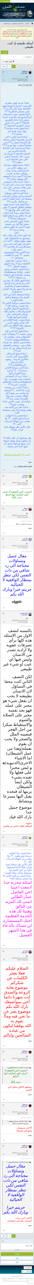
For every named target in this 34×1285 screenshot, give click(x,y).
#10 (3, 1158)
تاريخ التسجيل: (23, 79)
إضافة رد (17, 1254)
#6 (2, 849)
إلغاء (17, 1262)
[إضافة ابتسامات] (2, 1241)
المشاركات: (24, 80)
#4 (2, 551)
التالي (3, 66)
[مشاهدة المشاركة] (7, 1067)
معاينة (17, 1258)
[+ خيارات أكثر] (4, 470)
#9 (2, 1117)
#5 (2, 626)
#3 (2, 521)
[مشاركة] (4, 80)
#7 (2, 963)
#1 (2, 84)
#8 (2, 1064)
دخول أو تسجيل (6, 1)
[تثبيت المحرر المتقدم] (6, 1241)
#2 (2, 488)
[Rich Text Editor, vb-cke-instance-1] (17, 1246)
